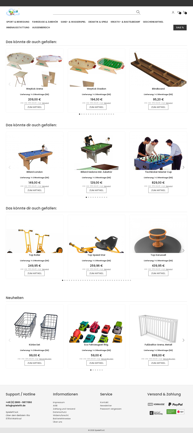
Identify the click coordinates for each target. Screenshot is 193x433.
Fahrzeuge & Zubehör (45, 21)
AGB (55, 405)
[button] (79, 114)
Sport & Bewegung (17, 21)
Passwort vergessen (111, 408)
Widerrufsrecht (61, 415)
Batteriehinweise (62, 418)
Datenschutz (60, 412)
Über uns (57, 421)
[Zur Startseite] (13, 16)
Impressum (59, 402)
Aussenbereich (41, 27)
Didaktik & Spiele (98, 21)
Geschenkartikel (153, 21)
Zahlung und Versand (64, 408)
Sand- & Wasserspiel (73, 21)
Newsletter (106, 405)
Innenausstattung (17, 27)
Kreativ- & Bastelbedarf (125, 21)
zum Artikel (35, 107)
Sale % (180, 27)
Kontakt (104, 402)
